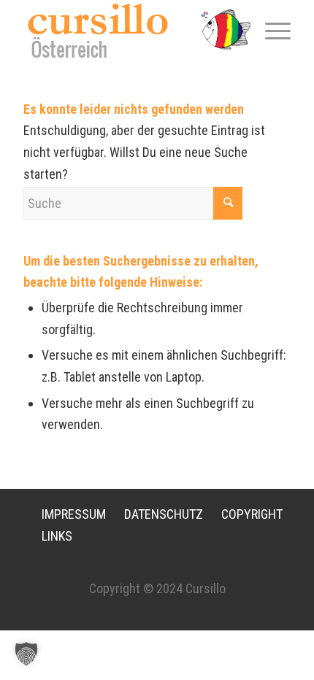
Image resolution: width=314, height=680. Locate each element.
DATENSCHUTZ (163, 514)
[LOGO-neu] (130, 30)
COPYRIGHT (252, 514)
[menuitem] (270, 30)
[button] (26, 653)
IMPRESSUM (74, 514)
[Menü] (270, 30)
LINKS (57, 536)
